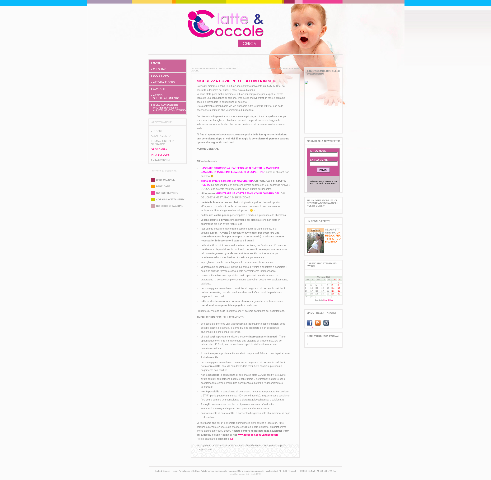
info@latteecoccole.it (239, 474)
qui (232, 438)
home (157, 62)
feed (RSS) (256, 474)
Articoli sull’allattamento (166, 97)
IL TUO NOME (318, 150)
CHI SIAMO (159, 69)
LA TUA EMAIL (319, 159)
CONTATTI (159, 88)
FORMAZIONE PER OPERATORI (162, 143)
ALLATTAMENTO (161, 135)
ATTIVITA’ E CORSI (164, 82)
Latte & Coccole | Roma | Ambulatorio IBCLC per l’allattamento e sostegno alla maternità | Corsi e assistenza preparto (208, 24)
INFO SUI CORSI (161, 154)
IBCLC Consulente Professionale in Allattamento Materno (169, 107)
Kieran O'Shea (328, 300)
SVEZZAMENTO (160, 159)
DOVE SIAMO (161, 75)
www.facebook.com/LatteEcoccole (258, 434)
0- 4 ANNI (156, 130)
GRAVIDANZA (159, 149)
